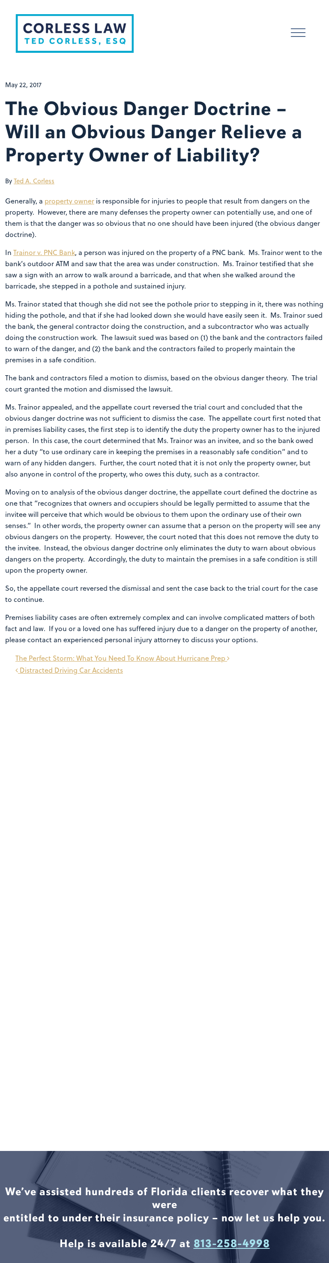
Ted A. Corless (34, 180)
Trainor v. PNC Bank (44, 252)
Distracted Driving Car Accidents (70, 670)
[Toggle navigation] (298, 34)
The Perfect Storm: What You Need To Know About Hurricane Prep (121, 658)
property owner (69, 201)
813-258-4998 (232, 1243)
